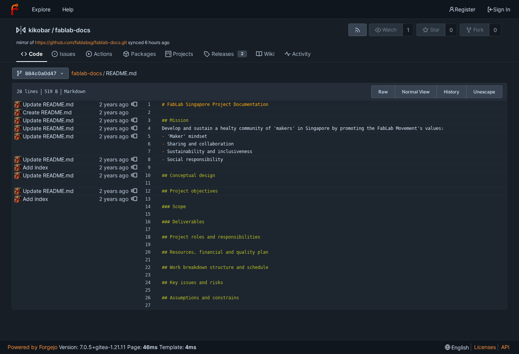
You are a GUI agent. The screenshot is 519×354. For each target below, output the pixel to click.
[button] (134, 104)
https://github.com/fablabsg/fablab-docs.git (81, 42)
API (505, 347)
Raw (383, 92)
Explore (41, 9)
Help (68, 9)
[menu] (457, 347)
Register (465, 9)
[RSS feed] (357, 30)
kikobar (39, 30)
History (451, 92)
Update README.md (48, 104)
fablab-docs (72, 30)
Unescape (484, 92)
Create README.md (47, 112)
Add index (35, 167)
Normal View (416, 92)
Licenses (485, 347)
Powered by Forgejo (32, 347)
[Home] (14, 9)
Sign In (501, 9)
